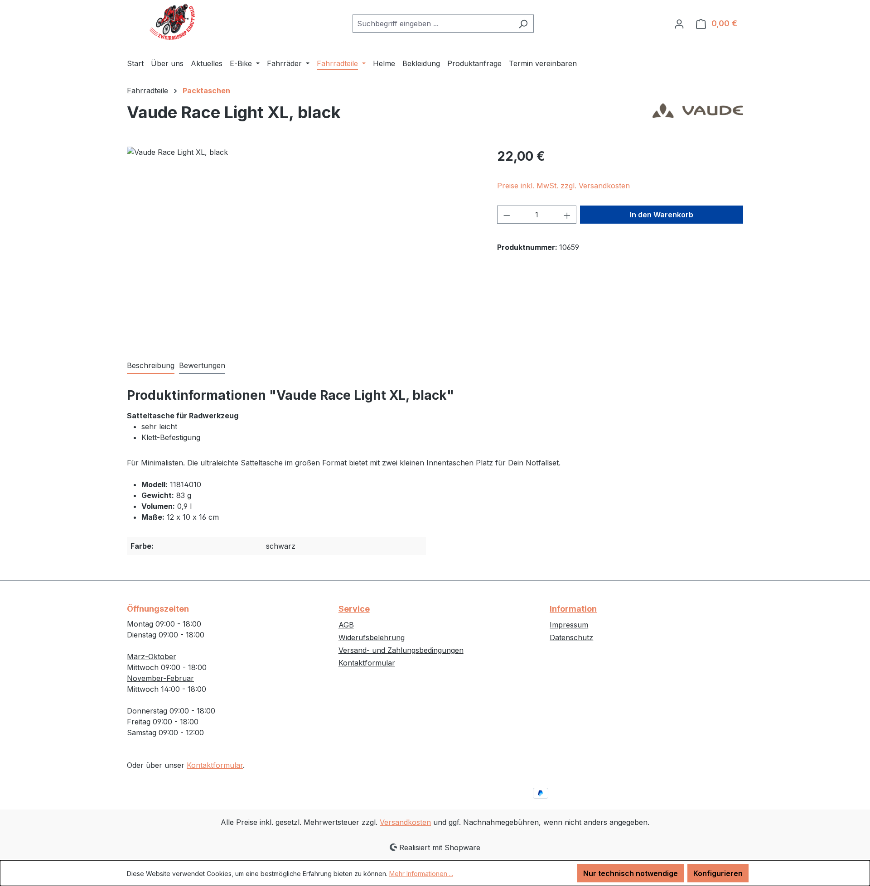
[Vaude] (697, 116)
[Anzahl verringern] (506, 215)
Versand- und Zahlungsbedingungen (401, 650)
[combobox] (433, 23)
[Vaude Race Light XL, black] (302, 244)
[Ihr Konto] (679, 23)
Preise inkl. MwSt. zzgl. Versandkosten (563, 185)
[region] (303, 244)
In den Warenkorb (661, 214)
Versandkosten (405, 822)
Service (354, 608)
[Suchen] (523, 23)
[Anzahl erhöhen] (567, 215)
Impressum (569, 624)
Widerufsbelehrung (371, 637)
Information (573, 608)
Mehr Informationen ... (421, 873)
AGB (346, 624)
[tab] (150, 366)
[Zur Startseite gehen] (172, 22)
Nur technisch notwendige (630, 873)
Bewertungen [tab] (202, 365)
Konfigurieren (718, 873)
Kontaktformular (215, 765)
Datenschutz (571, 637)
